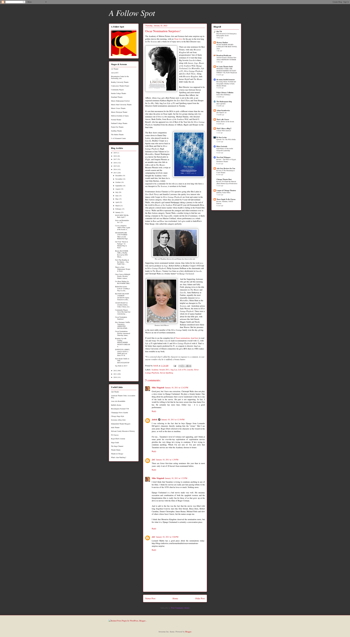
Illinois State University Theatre (121, 104)
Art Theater (114, 69)
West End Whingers (223, 157)
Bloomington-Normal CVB (120, 409)
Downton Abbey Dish (118, 420)
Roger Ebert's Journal (118, 438)
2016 (115, 163)
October (118, 182)
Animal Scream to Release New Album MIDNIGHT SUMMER (226, 58)
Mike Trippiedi (158, 387)
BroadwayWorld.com (223, 55)
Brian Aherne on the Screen (225, 121)
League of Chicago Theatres (226, 190)
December (118, 175)
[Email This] (179, 366)
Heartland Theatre (116, 97)
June (117, 195)
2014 (115, 169)
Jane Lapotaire (221, 104)
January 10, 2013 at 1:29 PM (167, 459)
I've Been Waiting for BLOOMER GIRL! (122, 282)
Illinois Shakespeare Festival (120, 101)
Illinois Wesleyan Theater (119, 112)
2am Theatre (115, 392)
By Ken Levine (221, 137)
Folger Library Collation (224, 92)
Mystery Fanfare (222, 42)
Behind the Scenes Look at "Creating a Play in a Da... (122, 288)
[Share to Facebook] (187, 366)
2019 (115, 153)
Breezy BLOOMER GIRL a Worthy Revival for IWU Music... (121, 254)
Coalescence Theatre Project (120, 86)
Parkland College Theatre (119, 123)
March (117, 205)
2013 (115, 172)
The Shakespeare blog (224, 101)
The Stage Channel (117, 446)
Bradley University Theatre (120, 82)
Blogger (188, 631)
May (117, 199)
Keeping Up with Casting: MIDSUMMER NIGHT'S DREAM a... (122, 342)
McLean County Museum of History (123, 431)
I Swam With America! (223, 131)
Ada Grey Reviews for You (225, 168)
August (118, 189)
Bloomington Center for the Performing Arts (120, 77)
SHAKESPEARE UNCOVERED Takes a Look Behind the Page (121, 236)
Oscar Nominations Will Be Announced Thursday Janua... (122, 333)
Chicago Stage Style (117, 416)
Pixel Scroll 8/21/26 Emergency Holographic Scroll (226, 35)
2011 (115, 374)
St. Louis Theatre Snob (224, 66)
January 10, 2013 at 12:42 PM (176, 387)
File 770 (219, 31)
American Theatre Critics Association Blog (123, 396)
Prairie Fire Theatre (117, 127)
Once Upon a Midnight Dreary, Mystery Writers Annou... (122, 276)
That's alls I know (222, 119)
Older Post (200, 598)
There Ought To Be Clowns (226, 199)
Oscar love (178, 39)
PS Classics (115, 435)
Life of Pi (182, 369)
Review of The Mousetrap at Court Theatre (225, 171)
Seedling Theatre (116, 131)
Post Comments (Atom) (180, 608)
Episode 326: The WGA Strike (226, 139)
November (119, 179)
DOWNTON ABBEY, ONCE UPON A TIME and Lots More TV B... (122, 352)
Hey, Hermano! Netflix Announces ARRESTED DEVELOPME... (122, 325)
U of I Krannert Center (118, 138)
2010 (115, 377)
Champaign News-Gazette (119, 412)
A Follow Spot (132, 12)
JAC (153, 459)
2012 (115, 370)
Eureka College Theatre (118, 93)
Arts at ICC (115, 73)
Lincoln (190, 369)
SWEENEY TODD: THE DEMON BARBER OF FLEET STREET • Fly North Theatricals (226, 71)
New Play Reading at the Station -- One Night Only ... (122, 262)
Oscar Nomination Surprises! (121, 318)
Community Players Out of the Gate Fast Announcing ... (122, 312)
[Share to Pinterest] (190, 366)
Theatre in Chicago (117, 454)
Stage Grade (115, 442)
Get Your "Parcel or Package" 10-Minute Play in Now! (121, 245)
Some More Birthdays (223, 95)
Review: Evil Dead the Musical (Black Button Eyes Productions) (226, 182)
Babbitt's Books (116, 405)
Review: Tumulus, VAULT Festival (224, 202)
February (118, 209)
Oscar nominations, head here (187, 338)
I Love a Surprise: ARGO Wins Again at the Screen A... (122, 227)
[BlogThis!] (182, 366)
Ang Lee (173, 369)
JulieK (154, 419)
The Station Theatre (117, 134)
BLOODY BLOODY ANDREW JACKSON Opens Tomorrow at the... (122, 297)
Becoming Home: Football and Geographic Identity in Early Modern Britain (226, 84)
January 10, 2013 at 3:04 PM (167, 537)
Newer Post (150, 598)
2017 (115, 159)
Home (175, 598)
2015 (115, 166)
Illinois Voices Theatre (118, 108)
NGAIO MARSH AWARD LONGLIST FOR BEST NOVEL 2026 (226, 46)
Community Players (117, 89)
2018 (115, 156)
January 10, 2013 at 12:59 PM (172, 419)
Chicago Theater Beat (224, 179)
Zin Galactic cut (221, 112)
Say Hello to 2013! (121, 366)
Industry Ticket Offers (223, 192)
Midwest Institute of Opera (120, 116)
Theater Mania (115, 450)
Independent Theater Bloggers (120, 424)
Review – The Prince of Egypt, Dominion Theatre (226, 160)
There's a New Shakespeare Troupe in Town (122, 269)
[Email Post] (175, 365)
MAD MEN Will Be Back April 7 (122, 216)
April (117, 202)
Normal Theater (116, 119)
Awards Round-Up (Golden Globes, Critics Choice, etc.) (122, 305)
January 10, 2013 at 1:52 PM (176, 478)
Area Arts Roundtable (118, 401)
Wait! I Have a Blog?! (223, 128)
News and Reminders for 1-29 (122, 221)
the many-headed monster (225, 79)
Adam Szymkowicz (223, 110)
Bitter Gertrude (221, 146)
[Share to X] (185, 366)
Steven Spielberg (166, 372)
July (117, 192)
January (118, 212)
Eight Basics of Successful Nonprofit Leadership (224, 149)
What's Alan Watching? (118, 457)
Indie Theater (115, 427)
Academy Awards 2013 (160, 369)
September (119, 185)
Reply (154, 411)
